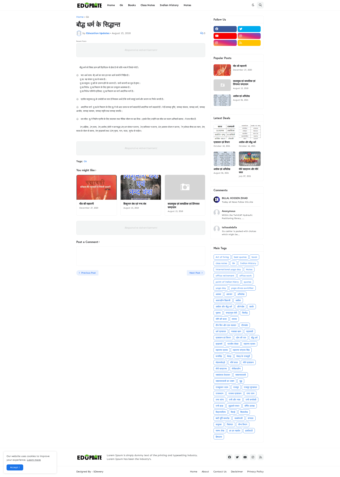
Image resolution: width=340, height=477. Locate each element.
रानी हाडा (219, 406)
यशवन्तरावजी (240, 375)
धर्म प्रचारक (221, 331)
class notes (221, 263)
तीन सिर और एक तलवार (226, 325)
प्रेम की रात (241, 337)
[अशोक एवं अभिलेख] (222, 100)
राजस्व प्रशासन (234, 393)
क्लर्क (251, 306)
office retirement (225, 275)
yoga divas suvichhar (242, 288)
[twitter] (249, 29)
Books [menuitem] (132, 5)
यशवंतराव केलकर (223, 375)
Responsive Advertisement (140, 50)
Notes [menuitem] (187, 5)
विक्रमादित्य (221, 412)
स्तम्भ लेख (220, 430)
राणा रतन (250, 393)
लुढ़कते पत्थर (233, 406)
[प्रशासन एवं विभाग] (224, 132)
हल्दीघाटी (249, 430)
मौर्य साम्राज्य (221, 368)
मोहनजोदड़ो (220, 362)
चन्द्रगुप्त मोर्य (231, 313)
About (205, 471)
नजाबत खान (236, 331)
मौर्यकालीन (236, 368)
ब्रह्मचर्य (219, 344)
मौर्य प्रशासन (248, 362)
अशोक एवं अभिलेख (241, 96)
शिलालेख (244, 412)
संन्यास (250, 418)
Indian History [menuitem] (169, 5)
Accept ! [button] (15, 467)
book (254, 257)
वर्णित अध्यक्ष (250, 406)
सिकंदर (230, 424)
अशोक (238, 300)
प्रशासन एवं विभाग (222, 142)
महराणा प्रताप (249, 344)
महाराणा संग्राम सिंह (241, 350)
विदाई (233, 412)
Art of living (222, 257)
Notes (249, 269)
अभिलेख (240, 294)
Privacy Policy (255, 471)
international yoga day (228, 269)
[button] (253, 5)
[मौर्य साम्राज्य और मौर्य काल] (250, 158)
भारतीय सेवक (233, 344)
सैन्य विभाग (242, 424)
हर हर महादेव (234, 430)
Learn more (34, 459)
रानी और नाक (234, 399)
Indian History (248, 263)
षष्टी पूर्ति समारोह (222, 418)
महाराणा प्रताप (222, 350)
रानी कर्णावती (251, 399)
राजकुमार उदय (222, 387)
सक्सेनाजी (238, 418)
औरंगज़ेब (240, 306)
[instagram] (249, 36)
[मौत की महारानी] (96, 187)
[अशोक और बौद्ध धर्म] (250, 132)
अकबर (218, 294)
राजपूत (236, 387)
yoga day (221, 288)
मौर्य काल (234, 362)
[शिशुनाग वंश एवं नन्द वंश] (141, 187)
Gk (87, 17)
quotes (247, 281)
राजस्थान (219, 393)
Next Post (194, 272)
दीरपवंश (244, 325)
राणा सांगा (220, 399)
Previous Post (88, 272)
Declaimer (237, 471)
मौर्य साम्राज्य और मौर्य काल (248, 170)
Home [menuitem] (111, 5)
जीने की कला (221, 319)
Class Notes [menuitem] (148, 5)
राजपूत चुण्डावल (250, 387)
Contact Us (219, 471)
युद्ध (240, 381)
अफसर (229, 294)
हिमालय (219, 437)
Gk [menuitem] (121, 5)
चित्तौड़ (245, 313)
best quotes (240, 257)
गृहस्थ (218, 313)
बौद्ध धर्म (254, 337)
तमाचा (234, 319)
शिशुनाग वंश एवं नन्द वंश (134, 203)
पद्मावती (249, 331)
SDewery (98, 471)
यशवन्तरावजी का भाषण (225, 381)
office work (245, 275)
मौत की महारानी (86, 203)
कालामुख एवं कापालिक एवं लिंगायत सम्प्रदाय (183, 205)
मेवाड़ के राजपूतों (243, 356)
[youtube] (225, 36)
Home (80, 17)
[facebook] (225, 29)
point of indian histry (227, 281)
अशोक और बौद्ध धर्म (247, 142)
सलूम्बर (219, 424)
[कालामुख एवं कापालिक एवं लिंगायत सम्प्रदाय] (185, 187)
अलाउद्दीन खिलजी (223, 300)
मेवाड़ (229, 356)
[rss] (249, 43)
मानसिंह (219, 356)
